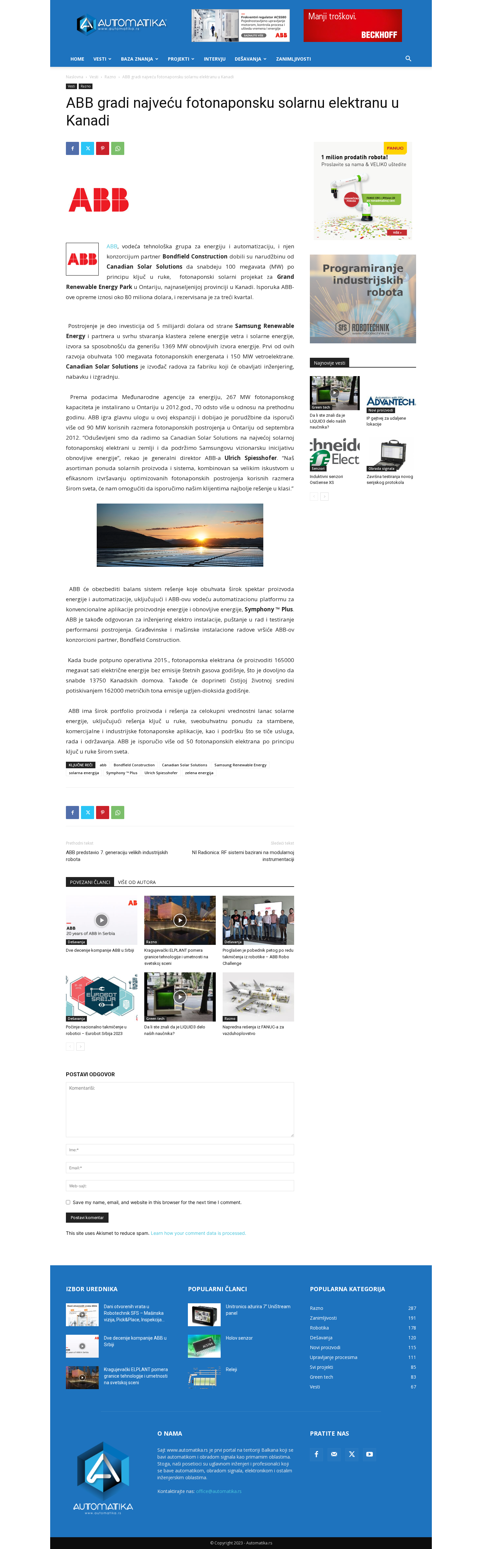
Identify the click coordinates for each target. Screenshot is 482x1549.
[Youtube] (369, 1454)
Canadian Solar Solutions (184, 764)
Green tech (155, 1018)
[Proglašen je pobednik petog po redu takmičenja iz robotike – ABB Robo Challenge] (258, 920)
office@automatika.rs (219, 1491)
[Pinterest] (102, 148)
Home (77, 59)
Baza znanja (137, 59)
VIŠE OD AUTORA (137, 882)
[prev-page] (70, 1046)
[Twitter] (87, 148)
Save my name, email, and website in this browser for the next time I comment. (157, 1202)
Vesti (99, 59)
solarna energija (84, 772)
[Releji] (204, 1377)
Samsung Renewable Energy (240, 764)
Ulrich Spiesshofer (161, 772)
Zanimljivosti (293, 59)
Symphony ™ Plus (121, 772)
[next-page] (80, 1046)
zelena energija (199, 772)
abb (103, 764)
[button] (408, 59)
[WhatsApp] (117, 148)
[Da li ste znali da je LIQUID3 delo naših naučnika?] (180, 997)
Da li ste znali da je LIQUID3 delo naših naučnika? (328, 421)
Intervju (215, 59)
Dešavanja (248, 59)
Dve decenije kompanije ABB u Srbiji (100, 950)
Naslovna (74, 77)
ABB (112, 246)
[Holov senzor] (204, 1346)
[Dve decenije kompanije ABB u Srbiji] (101, 920)
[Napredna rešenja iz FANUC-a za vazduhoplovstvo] (258, 997)
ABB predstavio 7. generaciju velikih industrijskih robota (117, 856)
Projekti (178, 59)
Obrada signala (381, 468)
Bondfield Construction (134, 764)
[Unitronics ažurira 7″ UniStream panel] (204, 1314)
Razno (110, 77)
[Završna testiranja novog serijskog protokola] (391, 454)
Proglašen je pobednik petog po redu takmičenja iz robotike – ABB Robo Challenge (258, 957)
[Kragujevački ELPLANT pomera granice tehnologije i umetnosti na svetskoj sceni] (180, 920)
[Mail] (334, 1454)
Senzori (318, 468)
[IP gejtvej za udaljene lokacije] (391, 394)
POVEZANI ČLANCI (90, 882)
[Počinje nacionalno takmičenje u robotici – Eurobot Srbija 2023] (101, 997)
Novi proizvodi (381, 410)
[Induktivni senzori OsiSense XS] (335, 454)
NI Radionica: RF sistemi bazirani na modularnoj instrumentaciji (243, 856)
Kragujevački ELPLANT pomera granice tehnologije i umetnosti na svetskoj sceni (176, 957)
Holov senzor (239, 1338)
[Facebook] (72, 148)
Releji (231, 1369)
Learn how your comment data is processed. (198, 1233)
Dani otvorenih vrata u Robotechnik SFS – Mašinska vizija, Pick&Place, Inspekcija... (134, 1313)
